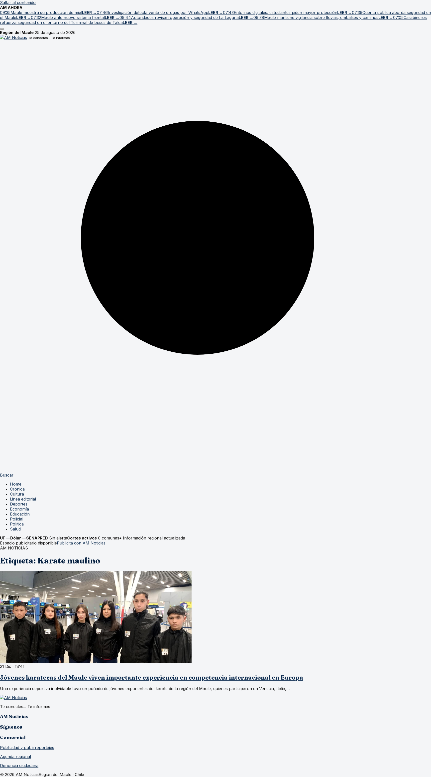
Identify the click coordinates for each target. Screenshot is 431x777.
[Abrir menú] (2, 29)
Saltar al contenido (18, 2)
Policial (16, 519)
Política (17, 523)
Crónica (17, 489)
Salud (15, 528)
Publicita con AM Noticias (81, 542)
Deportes (18, 504)
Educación (20, 514)
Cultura (17, 494)
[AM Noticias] (13, 37)
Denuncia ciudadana (19, 765)
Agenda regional (15, 756)
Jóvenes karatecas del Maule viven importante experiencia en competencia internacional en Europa (151, 677)
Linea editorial (23, 499)
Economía (19, 509)
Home (15, 484)
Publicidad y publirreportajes (27, 747)
